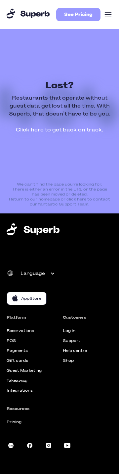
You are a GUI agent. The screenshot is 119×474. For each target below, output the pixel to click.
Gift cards (17, 360)
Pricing (14, 422)
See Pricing (78, 14)
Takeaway (17, 380)
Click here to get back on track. (59, 129)
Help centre (75, 350)
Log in (69, 330)
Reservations (20, 330)
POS (11, 340)
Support (71, 340)
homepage (49, 199)
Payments (17, 350)
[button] (108, 15)
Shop (68, 360)
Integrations (20, 390)
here (81, 199)
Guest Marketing (24, 370)
